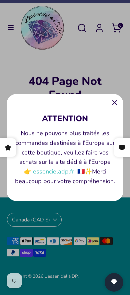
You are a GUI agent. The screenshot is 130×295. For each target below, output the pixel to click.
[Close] (114, 102)
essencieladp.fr (53, 171)
